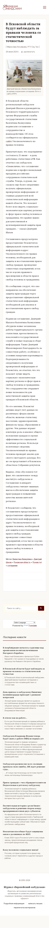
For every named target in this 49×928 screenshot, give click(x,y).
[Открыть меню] (44, 7)
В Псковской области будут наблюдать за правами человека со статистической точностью (24, 671)
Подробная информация (14, 903)
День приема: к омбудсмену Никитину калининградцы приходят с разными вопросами (22, 695)
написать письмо (35, 903)
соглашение (12, 565)
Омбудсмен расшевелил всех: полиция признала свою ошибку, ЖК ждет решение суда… (24, 766)
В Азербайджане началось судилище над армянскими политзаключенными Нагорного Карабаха (23, 650)
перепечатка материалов (24, 908)
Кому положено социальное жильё (20, 850)
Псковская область (22, 562)
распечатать (29, 52)
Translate (32, 625)
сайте (9, 141)
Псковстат (37, 562)
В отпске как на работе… (15, 718)
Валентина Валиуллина (22, 559)
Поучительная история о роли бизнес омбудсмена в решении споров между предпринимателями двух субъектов (22, 808)
